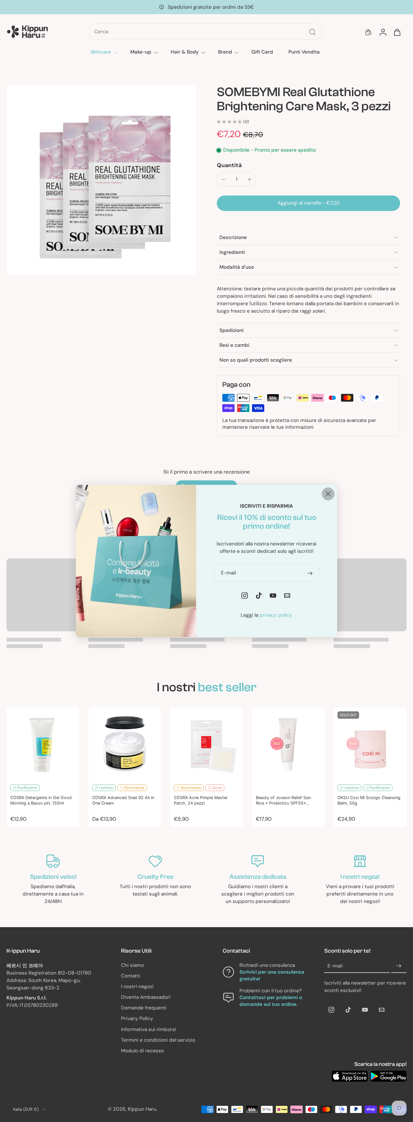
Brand (225, 52)
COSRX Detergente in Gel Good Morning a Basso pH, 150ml (41, 800)
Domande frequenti (143, 1008)
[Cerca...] (312, 31)
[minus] (223, 179)
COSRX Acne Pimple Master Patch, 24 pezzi (201, 800)
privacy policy (275, 615)
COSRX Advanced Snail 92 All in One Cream (123, 800)
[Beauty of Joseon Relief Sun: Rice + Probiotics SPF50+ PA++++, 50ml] (288, 743)
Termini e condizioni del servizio (158, 1040)
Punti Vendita (304, 52)
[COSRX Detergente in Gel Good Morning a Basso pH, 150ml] (42, 743)
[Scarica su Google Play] (388, 1076)
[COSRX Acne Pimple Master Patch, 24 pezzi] (206, 743)
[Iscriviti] (399, 966)
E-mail (334, 966)
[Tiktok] (348, 1010)
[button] (308, 203)
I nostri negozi (137, 986)
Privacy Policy (137, 1019)
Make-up (140, 52)
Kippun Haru (142, 1109)
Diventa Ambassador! (146, 997)
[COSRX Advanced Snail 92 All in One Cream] (124, 743)
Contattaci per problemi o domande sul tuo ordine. (270, 1001)
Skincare (101, 52)
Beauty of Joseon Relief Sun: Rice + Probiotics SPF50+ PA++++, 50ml (284, 800)
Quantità (229, 165)
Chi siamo (132, 965)
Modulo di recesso (142, 1050)
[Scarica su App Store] (350, 1076)
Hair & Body (185, 52)
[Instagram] (331, 1010)
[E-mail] (382, 1010)
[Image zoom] (101, 180)
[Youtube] (365, 1010)
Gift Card (262, 52)
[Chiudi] (328, 493)
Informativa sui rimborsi (148, 1029)
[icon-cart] (397, 32)
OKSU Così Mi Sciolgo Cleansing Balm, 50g (368, 800)
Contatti (130, 976)
